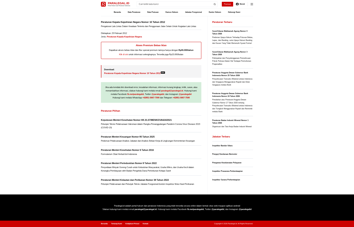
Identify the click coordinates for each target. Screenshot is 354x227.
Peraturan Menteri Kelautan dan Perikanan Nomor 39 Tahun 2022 (135, 180)
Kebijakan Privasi (132, 224)
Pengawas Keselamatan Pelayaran (226, 163)
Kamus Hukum (172, 12)
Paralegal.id (118, 3)
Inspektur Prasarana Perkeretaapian (227, 171)
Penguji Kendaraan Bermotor (224, 154)
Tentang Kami (116, 224)
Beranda (117, 12)
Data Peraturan (134, 12)
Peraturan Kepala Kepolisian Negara (124, 36)
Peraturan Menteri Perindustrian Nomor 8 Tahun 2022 (129, 163)
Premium (227, 4)
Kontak (145, 224)
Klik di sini (123, 54)
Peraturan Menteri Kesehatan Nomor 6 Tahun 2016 (127, 150)
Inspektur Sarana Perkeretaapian (226, 180)
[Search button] (214, 4)
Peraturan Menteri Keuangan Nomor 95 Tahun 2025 (128, 137)
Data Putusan (153, 12)
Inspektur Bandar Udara (222, 146)
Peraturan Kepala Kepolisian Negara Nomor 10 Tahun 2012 (134, 73)
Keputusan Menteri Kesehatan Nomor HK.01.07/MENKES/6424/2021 (136, 120)
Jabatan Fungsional (193, 12)
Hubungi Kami (234, 12)
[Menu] (252, 4)
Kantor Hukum (215, 12)
